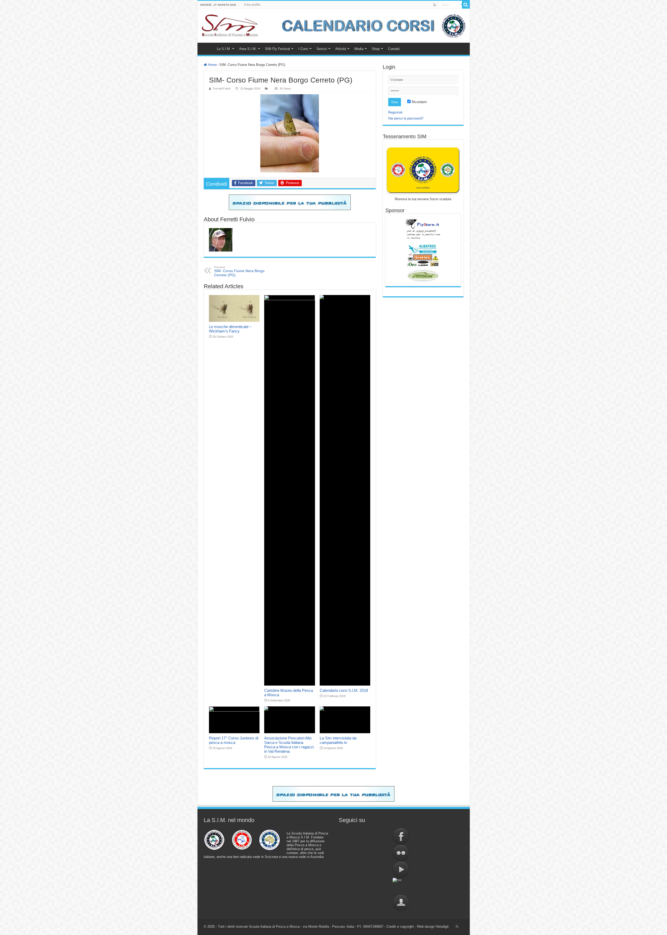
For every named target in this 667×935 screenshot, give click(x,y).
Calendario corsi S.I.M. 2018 (344, 690)
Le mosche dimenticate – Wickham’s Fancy (230, 328)
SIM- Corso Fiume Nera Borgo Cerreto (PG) (239, 271)
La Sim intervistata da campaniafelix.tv (338, 740)
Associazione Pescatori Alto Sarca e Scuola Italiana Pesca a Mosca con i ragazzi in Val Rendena (289, 745)
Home (207, 48)
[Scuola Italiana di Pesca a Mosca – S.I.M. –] (229, 25)
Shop (376, 49)
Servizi (322, 49)
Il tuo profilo (252, 5)
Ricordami (419, 102)
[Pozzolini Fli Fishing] (423, 275)
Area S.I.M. (248, 49)
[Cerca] (466, 5)
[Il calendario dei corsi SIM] (371, 25)
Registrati (395, 112)
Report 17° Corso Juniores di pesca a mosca (233, 740)
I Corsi (303, 49)
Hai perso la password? (405, 118)
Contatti (394, 49)
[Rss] (435, 5)
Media (358, 49)
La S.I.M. (224, 49)
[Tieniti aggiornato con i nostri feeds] (401, 886)
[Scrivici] (401, 903)
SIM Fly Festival (277, 49)
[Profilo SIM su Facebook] (401, 836)
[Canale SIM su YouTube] (401, 869)
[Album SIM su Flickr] (401, 853)
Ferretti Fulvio (222, 88)
